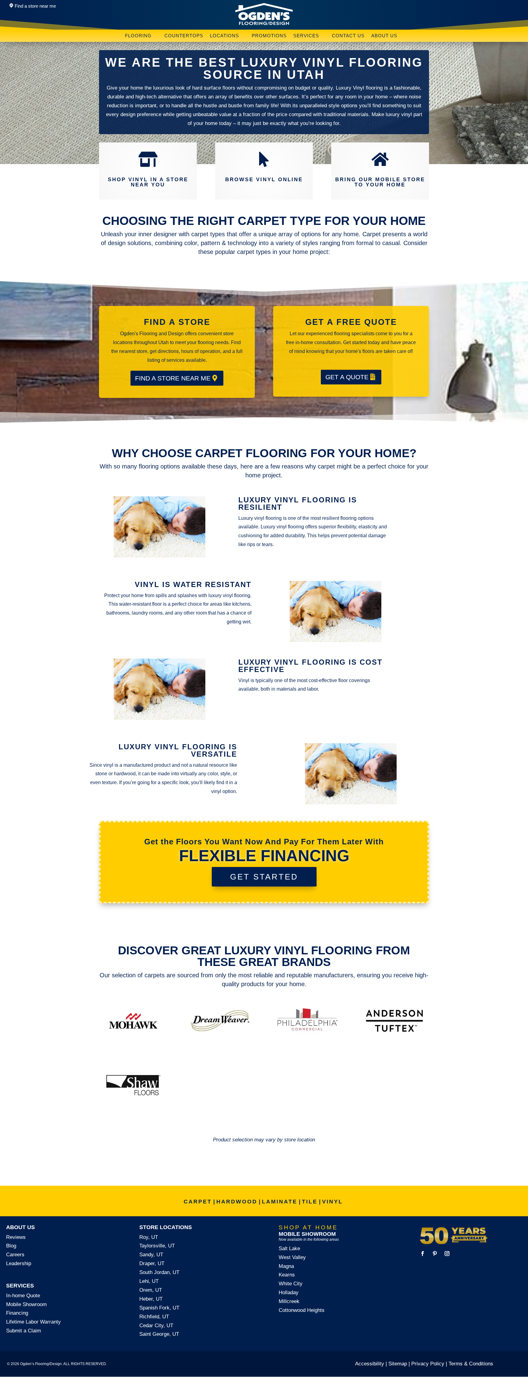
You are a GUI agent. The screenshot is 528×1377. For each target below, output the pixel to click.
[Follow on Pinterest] (435, 1253)
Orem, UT (150, 1290)
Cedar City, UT (156, 1325)
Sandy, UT (151, 1255)
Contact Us (348, 36)
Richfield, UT (154, 1317)
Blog (11, 1246)
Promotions (269, 36)
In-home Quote (23, 1295)
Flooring (138, 36)
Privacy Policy (427, 1364)
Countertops (183, 36)
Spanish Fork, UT (159, 1308)
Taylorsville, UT (157, 1246)
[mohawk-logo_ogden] (133, 1042)
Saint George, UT (159, 1334)
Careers (15, 1255)
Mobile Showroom (26, 1304)
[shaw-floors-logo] (133, 1107)
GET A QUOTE (347, 376)
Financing (17, 1313)
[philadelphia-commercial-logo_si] (307, 1042)
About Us (384, 36)
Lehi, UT (149, 1281)
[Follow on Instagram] (447, 1253)
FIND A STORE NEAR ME (173, 378)
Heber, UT (151, 1299)
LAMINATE (279, 1202)
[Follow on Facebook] (422, 1253)
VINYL (332, 1202)
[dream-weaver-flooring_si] (220, 1042)
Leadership (18, 1263)
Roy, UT (148, 1237)
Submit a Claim (23, 1331)
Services (306, 36)
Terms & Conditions (471, 1364)
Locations (224, 36)
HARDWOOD (236, 1202)
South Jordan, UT (159, 1272)
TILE (309, 1202)
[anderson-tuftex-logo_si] (394, 1042)
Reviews (16, 1237)
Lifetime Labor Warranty (33, 1322)
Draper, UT (151, 1263)
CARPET (198, 1202)
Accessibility (369, 1364)
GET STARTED (264, 876)
